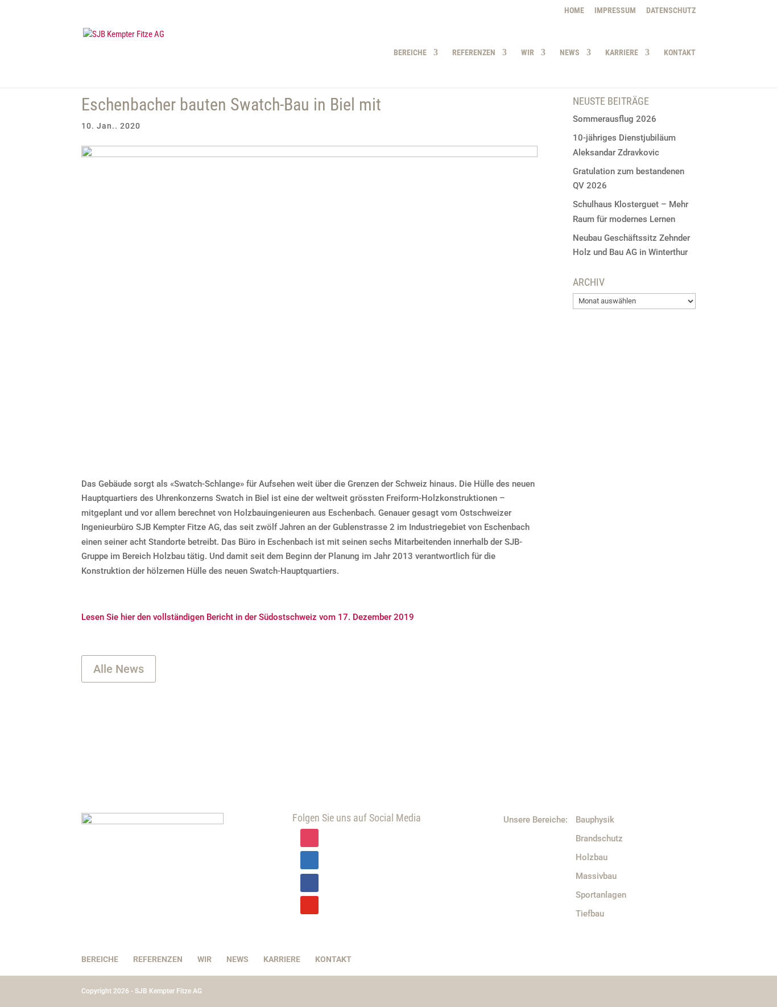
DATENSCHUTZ (671, 10)
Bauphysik (595, 820)
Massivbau (596, 876)
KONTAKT (680, 52)
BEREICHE (410, 52)
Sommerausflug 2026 (614, 119)
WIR (527, 52)
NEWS (570, 52)
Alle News (118, 669)
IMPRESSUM (615, 10)
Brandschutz (599, 838)
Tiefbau (590, 914)
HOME (574, 10)
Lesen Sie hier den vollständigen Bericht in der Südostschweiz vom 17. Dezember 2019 (247, 617)
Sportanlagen (601, 895)
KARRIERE (621, 52)
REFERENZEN (473, 52)
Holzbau (591, 857)
